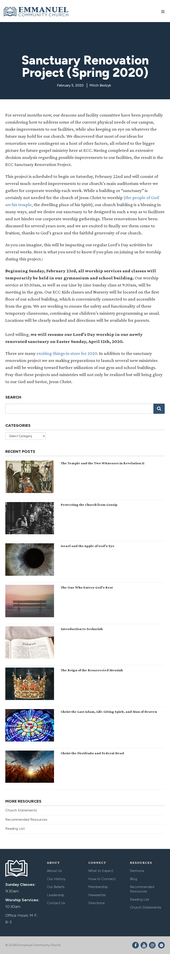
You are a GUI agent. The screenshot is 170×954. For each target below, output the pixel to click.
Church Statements (21, 810)
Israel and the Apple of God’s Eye (87, 546)
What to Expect (100, 871)
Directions (96, 903)
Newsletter (97, 895)
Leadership (55, 895)
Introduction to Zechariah (82, 629)
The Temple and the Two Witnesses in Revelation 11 (102, 463)
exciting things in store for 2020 (67, 353)
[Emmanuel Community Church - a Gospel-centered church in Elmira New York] (36, 11)
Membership (98, 887)
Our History (56, 879)
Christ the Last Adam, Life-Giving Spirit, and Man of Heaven (109, 711)
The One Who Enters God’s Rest (87, 587)
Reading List (15, 828)
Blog (133, 879)
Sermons (137, 871)
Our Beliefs (55, 887)
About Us (54, 871)
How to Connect (102, 879)
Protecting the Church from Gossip (89, 504)
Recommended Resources (26, 819)
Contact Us (56, 903)
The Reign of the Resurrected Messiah (92, 670)
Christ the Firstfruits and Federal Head (92, 753)
